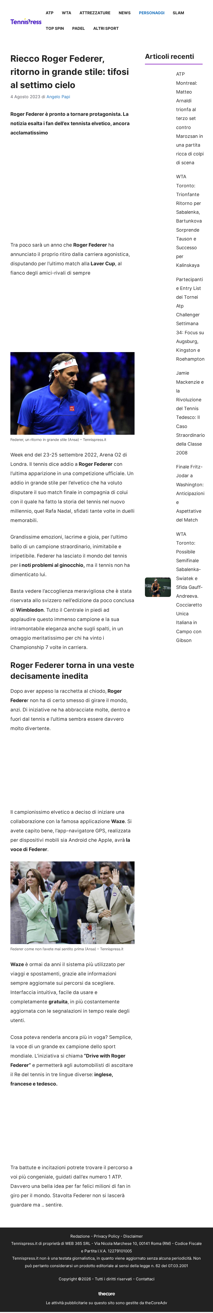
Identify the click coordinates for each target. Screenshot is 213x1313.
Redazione (80, 1236)
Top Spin (55, 28)
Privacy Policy (106, 1236)
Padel (78, 28)
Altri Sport (106, 28)
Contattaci (145, 1278)
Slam (178, 12)
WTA (66, 12)
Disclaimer (133, 1236)
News (125, 12)
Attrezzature (94, 12)
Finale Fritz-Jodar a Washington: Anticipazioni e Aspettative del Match (190, 493)
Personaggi (151, 12)
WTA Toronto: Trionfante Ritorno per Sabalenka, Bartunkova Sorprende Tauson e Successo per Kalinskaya (189, 221)
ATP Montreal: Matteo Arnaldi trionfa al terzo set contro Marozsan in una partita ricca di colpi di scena (190, 118)
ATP (50, 12)
